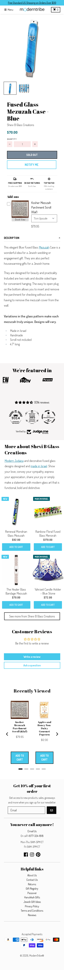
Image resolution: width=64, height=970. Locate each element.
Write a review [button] (32, 656)
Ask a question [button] (32, 665)
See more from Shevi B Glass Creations (32, 616)
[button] (32, 46)
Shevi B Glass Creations (20, 125)
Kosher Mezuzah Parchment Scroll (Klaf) (41, 207)
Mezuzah (44, 247)
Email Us (32, 831)
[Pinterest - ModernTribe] (38, 854)
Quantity (12, 139)
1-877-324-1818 (35, 836)
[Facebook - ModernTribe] (26, 854)
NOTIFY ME (31, 165)
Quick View (20, 219)
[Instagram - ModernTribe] (32, 854)
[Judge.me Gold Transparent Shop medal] (48, 417)
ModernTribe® (36, 955)
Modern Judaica (14, 461)
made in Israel (39, 466)
